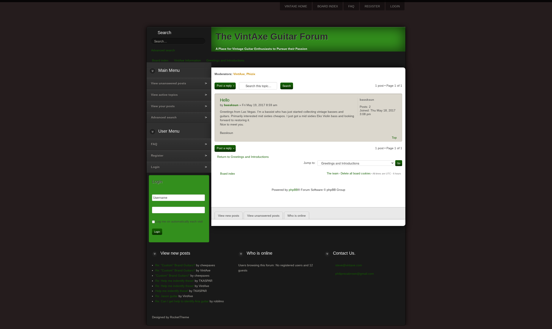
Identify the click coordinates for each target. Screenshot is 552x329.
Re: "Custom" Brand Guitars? (175, 265)
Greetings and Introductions (225, 60)
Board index (227, 173)
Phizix (250, 74)
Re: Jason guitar (166, 296)
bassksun (231, 105)
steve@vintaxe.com (348, 265)
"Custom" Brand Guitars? (172, 275)
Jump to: (309, 162)
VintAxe (239, 74)
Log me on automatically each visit (179, 221)
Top (394, 137)
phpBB (293, 189)
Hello (224, 100)
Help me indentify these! (171, 291)
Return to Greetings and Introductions (243, 156)
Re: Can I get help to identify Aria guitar (182, 301)
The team (333, 173)
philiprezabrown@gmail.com (354, 273)
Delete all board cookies (356, 173)
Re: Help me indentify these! (174, 280)
